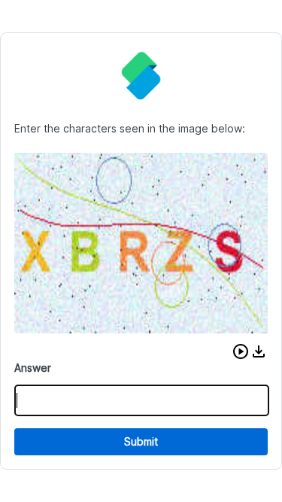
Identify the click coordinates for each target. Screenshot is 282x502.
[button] (241, 351)
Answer (32, 367)
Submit (141, 441)
